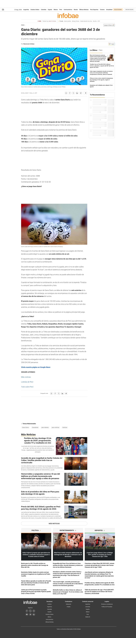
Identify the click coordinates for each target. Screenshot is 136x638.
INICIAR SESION (129, 9)
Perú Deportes (94, 9)
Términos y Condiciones (107, 604)
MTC (99, 21)
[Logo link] (68, 15)
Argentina (26, 9)
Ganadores (35, 427)
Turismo (102, 9)
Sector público (67, 21)
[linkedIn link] (34, 614)
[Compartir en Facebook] (69, 93)
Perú (60, 9)
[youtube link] (27, 614)
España (50, 9)
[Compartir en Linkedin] (77, 93)
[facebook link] (27, 611)
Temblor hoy (49, 21)
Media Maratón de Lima (86, 21)
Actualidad (109, 9)
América (49, 604)
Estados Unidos (35, 9)
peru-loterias (45, 427)
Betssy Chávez (75, 21)
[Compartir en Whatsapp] (66, 93)
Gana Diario (25, 427)
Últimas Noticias (84, 9)
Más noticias (26, 377)
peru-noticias (55, 427)
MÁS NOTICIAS (54, 523)
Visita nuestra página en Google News (35, 367)
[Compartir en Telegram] (80, 93)
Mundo (76, 9)
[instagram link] (34, 611)
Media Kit (87, 617)
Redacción (68, 604)
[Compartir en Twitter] (73, 93)
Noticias (64, 427)
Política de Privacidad (107, 606)
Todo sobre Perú (27, 387)
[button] (3, 9)
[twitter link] (30, 611)
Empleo (68, 606)
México (56, 9)
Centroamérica (68, 9)
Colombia (43, 9)
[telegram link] (30, 614)
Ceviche (95, 21)
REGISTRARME (118, 9)
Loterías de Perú (27, 382)
